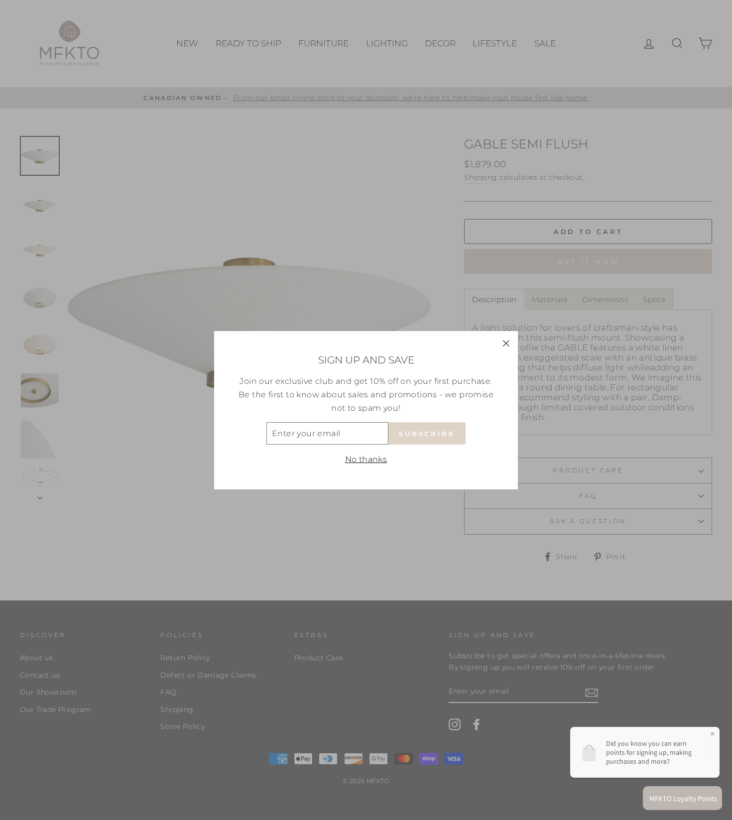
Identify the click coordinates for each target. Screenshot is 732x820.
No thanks (366, 459)
